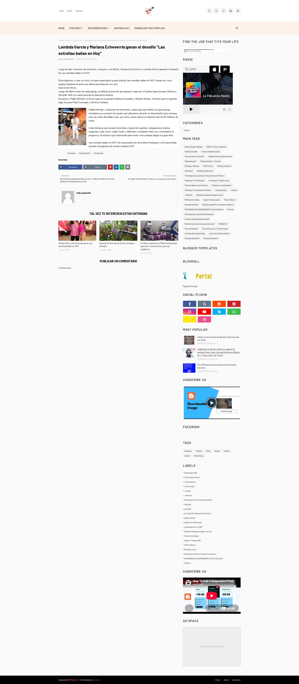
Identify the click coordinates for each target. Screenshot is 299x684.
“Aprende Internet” (191, 204)
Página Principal (64, 40)
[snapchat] (189, 319)
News (69, 11)
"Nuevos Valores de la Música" (196, 185)
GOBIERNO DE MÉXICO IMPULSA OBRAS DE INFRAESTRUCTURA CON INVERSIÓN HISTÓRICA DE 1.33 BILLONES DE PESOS (218, 352)
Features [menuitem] (75, 28)
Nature (217, 451)
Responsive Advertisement (211, 646)
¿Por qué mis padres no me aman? (212, 513)
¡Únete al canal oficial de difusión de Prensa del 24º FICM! (218, 338)
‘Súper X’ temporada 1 (211, 200)
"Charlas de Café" (191, 151)
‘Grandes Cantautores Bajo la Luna (209, 195)
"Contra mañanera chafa (210, 151)
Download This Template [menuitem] (149, 28)
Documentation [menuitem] (97, 28)
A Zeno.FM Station (191, 115)
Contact (79, 11)
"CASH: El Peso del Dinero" (216, 147)
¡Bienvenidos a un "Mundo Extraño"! (212, 500)
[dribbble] (204, 319)
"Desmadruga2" (190, 161)
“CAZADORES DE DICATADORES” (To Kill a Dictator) (204, 209)
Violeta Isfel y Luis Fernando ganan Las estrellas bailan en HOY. (75, 245)
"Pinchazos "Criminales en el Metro (198, 190)
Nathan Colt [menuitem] (122, 28)
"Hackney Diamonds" (205, 171)
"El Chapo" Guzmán (192, 166)
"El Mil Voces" (208, 166)
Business (188, 451)
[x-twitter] (216, 11)
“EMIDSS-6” (222, 224)
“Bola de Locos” (212, 549)
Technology (198, 456)
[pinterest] (230, 11)
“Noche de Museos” (211, 238)
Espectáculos (84, 153)
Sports (187, 456)
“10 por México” (230, 200)
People (226, 451)
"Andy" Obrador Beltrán (193, 147)
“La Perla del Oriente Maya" (195, 233)
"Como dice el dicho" (212, 477)
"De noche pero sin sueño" (194, 156)
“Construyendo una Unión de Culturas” (199, 214)
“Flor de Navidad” (191, 229)
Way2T (77, 680)
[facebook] (209, 11)
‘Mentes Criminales (192, 200)
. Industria (188, 195)
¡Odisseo (212, 504)
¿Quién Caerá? (212, 518)
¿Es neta (212, 509)
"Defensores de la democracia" (220, 156)
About (226, 680)
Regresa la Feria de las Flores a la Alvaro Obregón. (117, 245)
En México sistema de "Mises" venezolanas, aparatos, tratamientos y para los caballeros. (159, 246)
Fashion (199, 451)
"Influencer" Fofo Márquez (194, 180)
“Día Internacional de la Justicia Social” (200, 224)
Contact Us (236, 680)
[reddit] (219, 304)
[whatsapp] (234, 312)
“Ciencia (230, 209)
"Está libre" (189, 171)
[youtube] (204, 312)
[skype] (238, 11)
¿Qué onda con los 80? (212, 527)
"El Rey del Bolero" (224, 166)
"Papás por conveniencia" (221, 185)
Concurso (71, 153)
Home (61, 11)
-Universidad (212, 486)
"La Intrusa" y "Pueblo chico (218, 180)
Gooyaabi (96, 680)
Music (208, 451)
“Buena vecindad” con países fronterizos (218, 204)
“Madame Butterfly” (192, 238)
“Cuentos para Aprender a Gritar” (197, 219)
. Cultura (234, 190)
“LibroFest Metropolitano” (219, 233)
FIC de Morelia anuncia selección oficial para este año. (216, 366)
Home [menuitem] (61, 28)
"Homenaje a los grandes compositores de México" (204, 176)
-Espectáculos (221, 190)
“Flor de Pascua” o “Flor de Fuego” (215, 229)
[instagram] (223, 11)
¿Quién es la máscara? (212, 522)
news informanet (66, 59)
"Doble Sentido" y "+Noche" (210, 161)
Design (212, 130)
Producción (77, 40)
